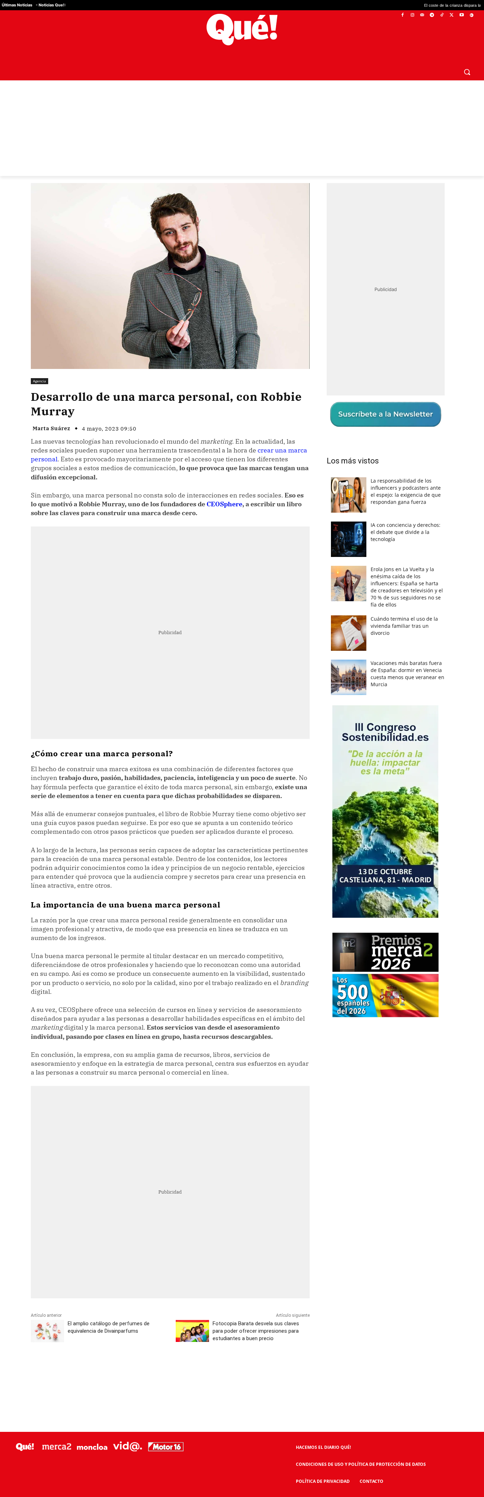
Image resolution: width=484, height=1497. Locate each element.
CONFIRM (193, 851)
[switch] (330, 746)
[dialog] (242, 748)
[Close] (364, 635)
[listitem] (242, 731)
